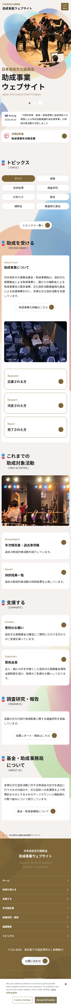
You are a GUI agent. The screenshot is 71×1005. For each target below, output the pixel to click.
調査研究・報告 (10, 917)
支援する (7, 898)
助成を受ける (9, 889)
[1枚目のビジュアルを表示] (29, 103)
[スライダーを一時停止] (40, 103)
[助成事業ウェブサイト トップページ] (3, 835)
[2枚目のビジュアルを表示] (34, 103)
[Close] (65, 984)
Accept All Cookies (46, 1000)
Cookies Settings (22, 1000)
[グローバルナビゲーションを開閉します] (65, 6)
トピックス (8, 935)
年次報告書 (8, 908)
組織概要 (7, 926)
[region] (35, 41)
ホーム (5, 880)
